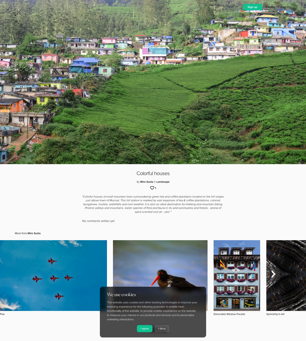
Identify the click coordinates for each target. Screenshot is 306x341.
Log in (285, 7)
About (272, 7)
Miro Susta (146, 181)
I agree (144, 328)
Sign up (253, 7)
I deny (162, 328)
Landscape (163, 181)
